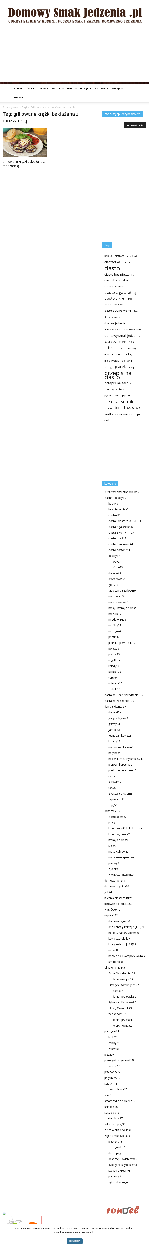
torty (113, 677)
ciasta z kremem (121, 532)
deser (136, 310)
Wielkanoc (117, 1014)
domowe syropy (120, 921)
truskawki (132, 407)
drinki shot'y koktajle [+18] (126, 927)
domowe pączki (112, 329)
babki (113, 503)
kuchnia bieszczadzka (119, 898)
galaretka (110, 341)
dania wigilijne (123, 979)
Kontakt (19, 97)
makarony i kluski (120, 747)
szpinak (108, 408)
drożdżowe (117, 579)
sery (107, 1095)
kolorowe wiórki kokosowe (126, 828)
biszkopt (119, 256)
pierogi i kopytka (120, 764)
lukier (112, 846)
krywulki (119, 1147)
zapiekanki (116, 799)
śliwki (107, 420)
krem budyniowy (127, 348)
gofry (113, 585)
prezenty (114, 1176)
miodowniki (117, 619)
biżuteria (115, 1141)
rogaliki (114, 660)
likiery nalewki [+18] (122, 944)
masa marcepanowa (122, 857)
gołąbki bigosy (118, 718)
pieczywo (100, 88)
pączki (126, 395)
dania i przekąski (124, 996)
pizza (109, 1054)
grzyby (122, 341)
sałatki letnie (117, 1089)
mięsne (114, 753)
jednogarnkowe (119, 735)
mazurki (114, 614)
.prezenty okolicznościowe (121, 492)
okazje (116, 88)
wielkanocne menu (118, 414)
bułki (112, 1037)
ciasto (112, 268)
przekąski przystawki (119, 1060)
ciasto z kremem (118, 298)
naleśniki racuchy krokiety (125, 759)
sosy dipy (111, 1112)
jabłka (110, 348)
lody (117, 561)
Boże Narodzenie (121, 973)
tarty (112, 788)
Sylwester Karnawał (122, 1002)
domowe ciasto (112, 317)
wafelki (114, 689)
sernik (127, 401)
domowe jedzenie (115, 323)
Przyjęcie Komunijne (123, 985)
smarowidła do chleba (119, 1101)
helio (131, 341)
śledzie (114, 1066)
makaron (117, 354)
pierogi (108, 367)
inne (111, 822)
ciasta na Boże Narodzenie (123, 695)
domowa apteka (116, 880)
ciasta (132, 255)
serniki (114, 672)
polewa (113, 648)
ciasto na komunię (114, 286)
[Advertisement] (74, 55)
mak (106, 354)
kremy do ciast (118, 840)
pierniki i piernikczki (121, 643)
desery (114, 556)
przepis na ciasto (118, 375)
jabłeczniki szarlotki (122, 590)
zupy (112, 805)
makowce (116, 596)
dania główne (115, 706)
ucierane (115, 683)
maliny (128, 354)
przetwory (112, 1072)
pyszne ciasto (112, 395)
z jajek (113, 869)
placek (120, 367)
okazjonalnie (114, 967)
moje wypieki (111, 360)
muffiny (114, 625)
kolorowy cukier (119, 834)
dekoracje (112, 811)
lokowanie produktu (118, 904)
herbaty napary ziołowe (123, 933)
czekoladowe (117, 817)
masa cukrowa (118, 851)
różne (118, 567)
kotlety (114, 741)
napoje (84, 88)
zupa (137, 414)
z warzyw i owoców (121, 875)
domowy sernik (132, 329)
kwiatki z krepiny (119, 1170)
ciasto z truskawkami (117, 310)
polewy (113, 863)
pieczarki (127, 360)
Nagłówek (112, 909)
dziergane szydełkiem (122, 1165)
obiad (70, 88)
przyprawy (112, 1078)
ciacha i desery (117, 498)
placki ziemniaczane (122, 770)
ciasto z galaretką (120, 292)
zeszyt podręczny (116, 1182)
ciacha (41, 88)
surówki (114, 782)
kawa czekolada (119, 938)
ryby (111, 776)
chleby (114, 1043)
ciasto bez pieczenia (119, 274)
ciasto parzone (119, 550)
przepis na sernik (117, 383)
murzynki (114, 631)
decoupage (116, 1153)
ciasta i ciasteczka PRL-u (125, 521)
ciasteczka (112, 262)
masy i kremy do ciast (122, 608)
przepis (132, 367)
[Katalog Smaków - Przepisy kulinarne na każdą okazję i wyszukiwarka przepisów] (53, 1214)
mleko (113, 950)
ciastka (126, 262)
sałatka (111, 401)
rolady (113, 666)
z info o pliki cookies (117, 1130)
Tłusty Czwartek (120, 1008)
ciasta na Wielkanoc (119, 701)
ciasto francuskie (116, 280)
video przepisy (114, 1124)
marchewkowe (118, 602)
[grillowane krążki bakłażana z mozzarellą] (25, 142)
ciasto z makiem (113, 304)
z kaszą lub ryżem (120, 793)
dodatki (114, 573)
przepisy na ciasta (114, 389)
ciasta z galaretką (120, 527)
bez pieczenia (118, 509)
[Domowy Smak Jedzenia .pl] (74, 13)
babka (108, 256)
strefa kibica (113, 1118)
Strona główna (24, 88)
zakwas (113, 1049)
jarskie (114, 730)
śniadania (111, 1107)
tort (118, 408)
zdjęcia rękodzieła (117, 1136)
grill (108, 892)
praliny (114, 654)
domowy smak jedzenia (122, 336)
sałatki (56, 88)
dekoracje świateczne (122, 1159)
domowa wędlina (116, 886)
